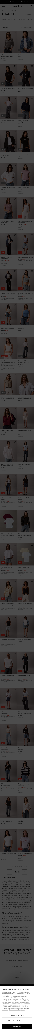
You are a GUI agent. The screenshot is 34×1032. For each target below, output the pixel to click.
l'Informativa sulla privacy (17, 1010)
